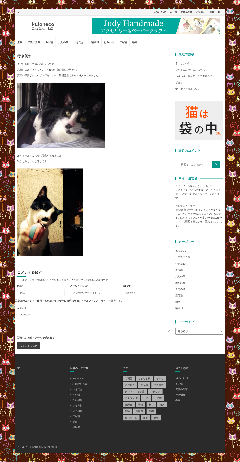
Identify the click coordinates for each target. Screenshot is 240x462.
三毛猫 (123, 42)
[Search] (216, 164)
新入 (162, 404)
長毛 (145, 417)
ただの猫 (63, 42)
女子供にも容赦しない (187, 88)
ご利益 (128, 378)
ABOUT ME (160, 12)
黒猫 (212, 12)
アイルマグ (23, 446)
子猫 (140, 404)
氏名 (20, 285)
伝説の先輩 (186, 12)
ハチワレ (155, 391)
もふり (160, 378)
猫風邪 (95, 42)
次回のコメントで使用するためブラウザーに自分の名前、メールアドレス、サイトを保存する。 (70, 300)
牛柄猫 (139, 411)
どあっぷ (180, 82)
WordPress (50, 446)
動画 (134, 42)
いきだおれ (80, 42)
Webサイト (129, 285)
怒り (151, 404)
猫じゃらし (131, 417)
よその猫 (180, 289)
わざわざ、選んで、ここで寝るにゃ (195, 76)
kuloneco (43, 24)
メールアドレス (79, 285)
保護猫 (128, 404)
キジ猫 (173, 12)
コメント (22, 307)
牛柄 (127, 411)
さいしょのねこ (184, 63)
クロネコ (159, 384)
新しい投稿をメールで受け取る (37, 337)
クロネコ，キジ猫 (135, 391)
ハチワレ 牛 (131, 397)
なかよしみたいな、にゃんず (191, 69)
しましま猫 (144, 378)
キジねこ (130, 384)
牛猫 (151, 411)
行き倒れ (201, 12)
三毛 (146, 397)
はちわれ (109, 42)
